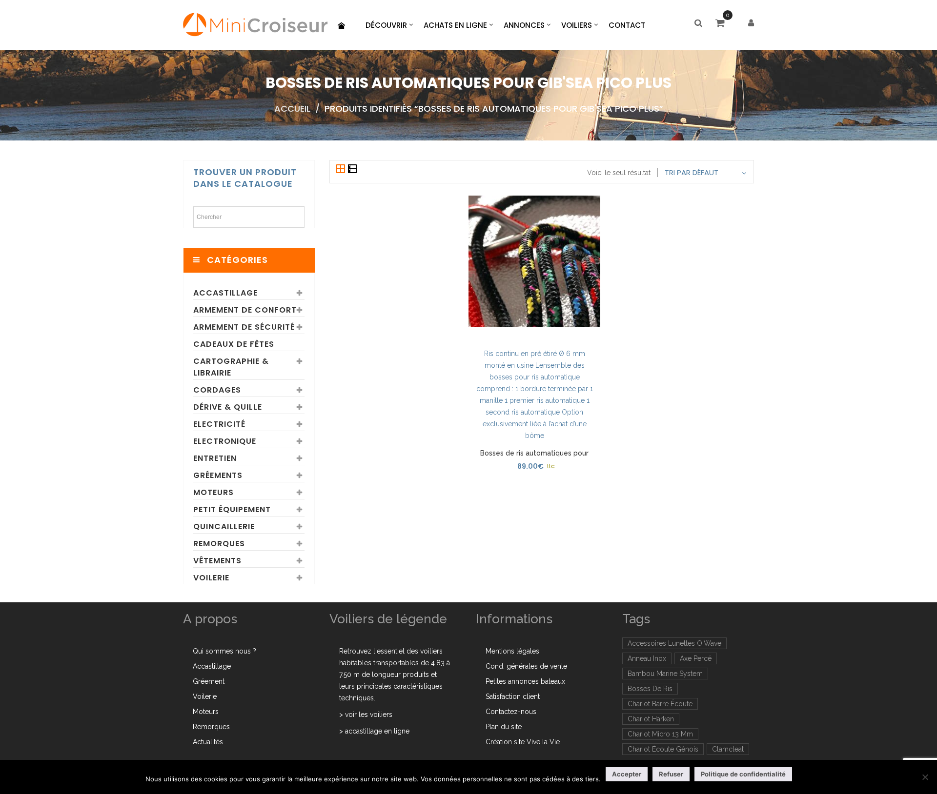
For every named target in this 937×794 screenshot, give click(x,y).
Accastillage (225, 292)
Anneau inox (647, 658)
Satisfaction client (513, 696)
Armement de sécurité (244, 327)
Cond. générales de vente (526, 666)
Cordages (217, 390)
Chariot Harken (651, 719)
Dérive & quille (227, 407)
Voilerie (211, 577)
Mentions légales (512, 651)
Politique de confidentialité (743, 774)
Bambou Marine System (665, 673)
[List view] (352, 170)
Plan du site (504, 727)
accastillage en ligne (377, 731)
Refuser (671, 774)
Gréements (218, 475)
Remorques (219, 543)
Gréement (208, 681)
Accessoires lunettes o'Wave (674, 643)
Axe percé (696, 658)
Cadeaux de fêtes (233, 344)
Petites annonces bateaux (525, 681)
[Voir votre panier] (722, 24)
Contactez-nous (511, 711)
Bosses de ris (650, 689)
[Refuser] (925, 777)
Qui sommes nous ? (224, 651)
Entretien (215, 458)
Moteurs (213, 492)
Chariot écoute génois (663, 749)
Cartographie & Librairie (231, 367)
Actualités (208, 742)
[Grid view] (341, 170)
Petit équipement (232, 509)
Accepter (626, 774)
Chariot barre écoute (660, 704)
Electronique (224, 441)
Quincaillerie (224, 526)
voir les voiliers (368, 714)
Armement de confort (245, 310)
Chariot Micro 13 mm (660, 734)
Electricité (219, 424)
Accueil (292, 108)
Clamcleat (728, 749)
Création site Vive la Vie (523, 742)
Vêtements (217, 560)
